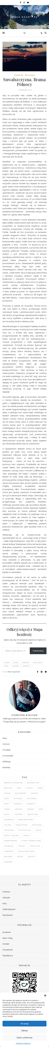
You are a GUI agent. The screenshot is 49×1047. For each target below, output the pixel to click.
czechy (29, 788)
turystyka (15, 666)
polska (15, 662)
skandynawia (10, 841)
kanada (30, 809)
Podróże (18, 75)
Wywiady (6, 767)
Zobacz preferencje (24, 1037)
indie (6, 804)
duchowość (20, 793)
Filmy (5, 738)
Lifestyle (6, 897)
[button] (45, 995)
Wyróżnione (8, 915)
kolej (7, 814)
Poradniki (6, 750)
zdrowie (8, 862)
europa (6, 662)
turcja (21, 846)
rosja (38, 830)
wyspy (20, 856)
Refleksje (30, 75)
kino (41, 809)
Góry (5, 903)
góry (6, 798)
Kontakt (6, 944)
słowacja (8, 846)
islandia (31, 804)
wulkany (8, 856)
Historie (6, 744)
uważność (26, 666)
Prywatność (8, 949)
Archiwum (7, 932)
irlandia (18, 804)
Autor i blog (7, 938)
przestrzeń (22, 825)
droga (7, 793)
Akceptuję (24, 1024)
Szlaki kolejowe (9, 909)
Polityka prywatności (23, 1043)
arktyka (8, 788)
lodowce (18, 814)
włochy (31, 856)
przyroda (25, 662)
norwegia (9, 820)
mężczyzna (33, 814)
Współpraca (8, 955)
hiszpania (32, 798)
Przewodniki (8, 755)
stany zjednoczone (31, 841)
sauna (6, 666)
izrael (7, 809)
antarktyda (33, 783)
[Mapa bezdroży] (24, 17)
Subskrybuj (38, 650)
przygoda (37, 825)
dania (40, 788)
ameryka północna (13, 783)
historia (18, 798)
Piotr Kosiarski (14, 672)
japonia (18, 809)
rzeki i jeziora (37, 662)
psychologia (24, 830)
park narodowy (26, 820)
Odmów (24, 1031)
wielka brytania (26, 851)
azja (19, 788)
